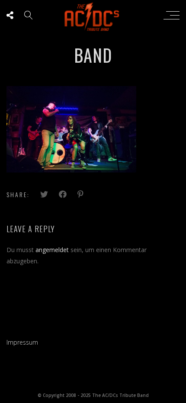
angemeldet (52, 250)
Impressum (22, 342)
